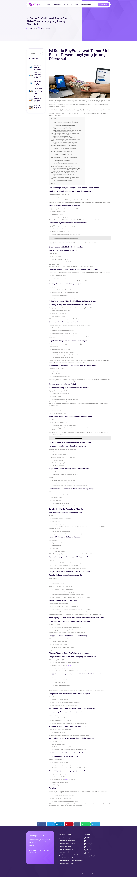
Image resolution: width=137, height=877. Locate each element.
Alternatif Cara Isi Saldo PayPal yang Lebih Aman (64, 166)
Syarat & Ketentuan (86, 4)
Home (48, 4)
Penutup (53, 183)
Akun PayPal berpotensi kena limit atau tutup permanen (66, 134)
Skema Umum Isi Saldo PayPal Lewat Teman (63, 127)
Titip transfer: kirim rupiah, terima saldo (63, 128)
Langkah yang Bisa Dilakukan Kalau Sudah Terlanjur (65, 157)
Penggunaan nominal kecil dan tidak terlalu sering (65, 165)
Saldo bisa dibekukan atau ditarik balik (62, 136)
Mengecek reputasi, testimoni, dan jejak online (65, 174)
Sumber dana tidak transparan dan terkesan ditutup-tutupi (66, 149)
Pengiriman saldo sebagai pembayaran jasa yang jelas (66, 163)
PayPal (69, 665)
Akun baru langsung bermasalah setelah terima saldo (66, 142)
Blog (71, 4)
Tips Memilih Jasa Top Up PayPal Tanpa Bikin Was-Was (66, 172)
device (66, 779)
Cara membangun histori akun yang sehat (64, 180)
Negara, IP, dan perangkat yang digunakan (63, 154)
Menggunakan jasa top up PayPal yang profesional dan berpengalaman (69, 169)
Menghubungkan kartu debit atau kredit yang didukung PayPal (67, 168)
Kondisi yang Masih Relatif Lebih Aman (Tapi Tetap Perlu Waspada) (68, 162)
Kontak (77, 4)
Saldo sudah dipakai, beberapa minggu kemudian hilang (66, 143)
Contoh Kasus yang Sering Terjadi (60, 140)
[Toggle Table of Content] (82, 119)
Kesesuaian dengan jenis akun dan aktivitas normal (65, 155)
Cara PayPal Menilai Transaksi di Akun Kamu (63, 151)
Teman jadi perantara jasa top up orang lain (64, 131)
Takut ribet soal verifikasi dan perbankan (63, 124)
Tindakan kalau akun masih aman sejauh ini (63, 159)
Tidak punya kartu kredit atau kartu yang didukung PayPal (66, 122)
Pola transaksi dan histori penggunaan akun (64, 153)
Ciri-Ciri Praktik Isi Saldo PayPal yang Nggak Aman (64, 145)
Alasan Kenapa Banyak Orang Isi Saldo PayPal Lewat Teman (67, 121)
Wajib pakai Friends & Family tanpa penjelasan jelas (65, 148)
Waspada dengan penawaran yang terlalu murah (65, 175)
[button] (41, 824)
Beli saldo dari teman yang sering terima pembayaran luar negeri (68, 130)
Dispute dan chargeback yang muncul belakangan (65, 137)
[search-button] (40, 53)
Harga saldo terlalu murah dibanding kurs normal (65, 146)
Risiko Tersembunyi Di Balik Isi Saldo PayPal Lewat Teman (66, 133)
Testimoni (65, 4)
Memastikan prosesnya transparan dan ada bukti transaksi (67, 177)
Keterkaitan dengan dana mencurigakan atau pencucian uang (67, 139)
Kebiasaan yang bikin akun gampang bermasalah (65, 181)
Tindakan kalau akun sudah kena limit (62, 160)
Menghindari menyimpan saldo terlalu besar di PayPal (66, 171)
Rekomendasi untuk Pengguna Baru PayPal (63, 178)
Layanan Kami (56, 4)
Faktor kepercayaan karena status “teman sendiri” (65, 125)
